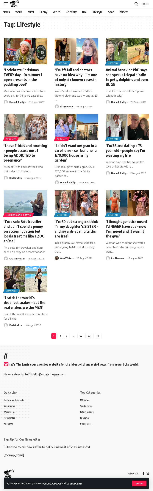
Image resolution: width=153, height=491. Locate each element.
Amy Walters (67, 258)
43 (89, 335)
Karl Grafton (15, 177)
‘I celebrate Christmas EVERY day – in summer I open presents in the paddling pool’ (23, 77)
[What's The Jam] (14, 4)
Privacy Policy (52, 483)
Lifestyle (11, 63)
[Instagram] (148, 473)
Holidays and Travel (18, 215)
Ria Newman (67, 106)
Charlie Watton (17, 258)
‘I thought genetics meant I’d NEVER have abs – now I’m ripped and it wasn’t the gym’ (126, 228)
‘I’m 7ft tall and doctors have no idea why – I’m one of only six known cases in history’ (76, 77)
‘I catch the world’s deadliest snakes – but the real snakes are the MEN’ (24, 302)
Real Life (11, 139)
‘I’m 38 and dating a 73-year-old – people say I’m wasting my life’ (125, 150)
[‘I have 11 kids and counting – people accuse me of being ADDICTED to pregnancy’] (25, 127)
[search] (136, 4)
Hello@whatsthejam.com (48, 374)
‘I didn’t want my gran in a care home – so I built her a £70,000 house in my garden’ (76, 152)
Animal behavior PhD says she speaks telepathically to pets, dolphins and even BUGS (127, 77)
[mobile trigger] (7, 4)
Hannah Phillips (17, 102)
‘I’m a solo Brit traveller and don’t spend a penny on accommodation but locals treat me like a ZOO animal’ (24, 231)
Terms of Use (74, 483)
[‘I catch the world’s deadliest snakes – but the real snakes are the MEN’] (25, 279)
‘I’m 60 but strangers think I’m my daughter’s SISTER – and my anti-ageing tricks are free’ (76, 228)
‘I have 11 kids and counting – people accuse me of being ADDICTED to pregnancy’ (25, 152)
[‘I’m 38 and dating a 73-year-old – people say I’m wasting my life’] (127, 127)
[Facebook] (143, 473)
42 (80, 335)
